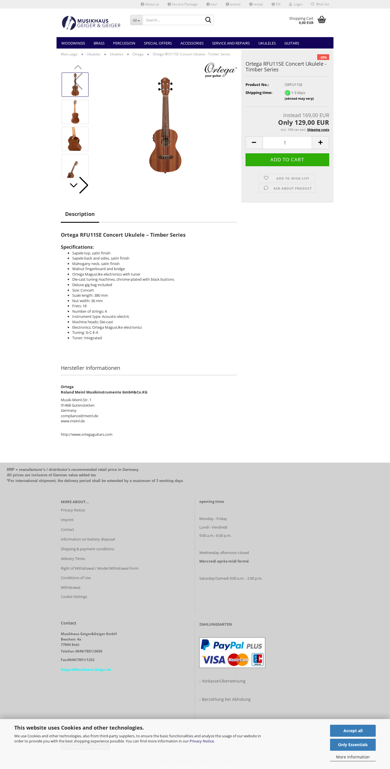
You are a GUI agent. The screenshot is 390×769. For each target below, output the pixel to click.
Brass (99, 43)
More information (353, 757)
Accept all (353, 730)
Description (80, 213)
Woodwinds (73, 43)
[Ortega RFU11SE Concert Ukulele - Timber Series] (165, 124)
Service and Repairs (231, 43)
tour (213, 4)
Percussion (124, 43)
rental (258, 4)
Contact (67, 529)
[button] (276, 4)
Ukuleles (267, 43)
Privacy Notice (202, 741)
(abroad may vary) (299, 98)
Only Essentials (353, 744)
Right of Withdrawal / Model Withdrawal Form (99, 568)
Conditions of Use (76, 577)
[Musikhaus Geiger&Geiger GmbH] (91, 23)
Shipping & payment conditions (87, 548)
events (235, 4)
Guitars (291, 43)
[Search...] (208, 20)
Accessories (192, 43)
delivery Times (73, 558)
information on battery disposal (88, 539)
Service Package (184, 4)
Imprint (67, 519)
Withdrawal (70, 587)
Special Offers (158, 43)
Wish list (321, 4)
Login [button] (297, 4)
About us (151, 4)
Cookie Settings (74, 596)
